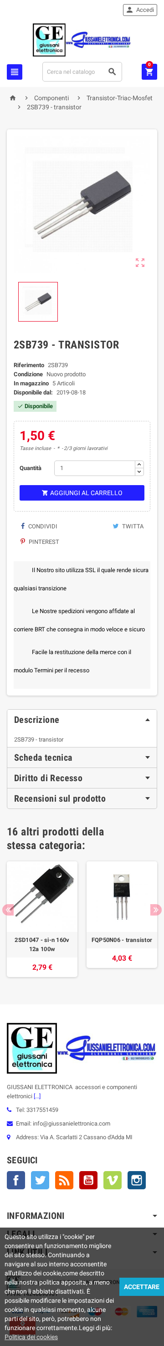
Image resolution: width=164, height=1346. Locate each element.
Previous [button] (8, 910)
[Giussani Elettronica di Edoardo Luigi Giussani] (82, 39)
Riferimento (29, 365)
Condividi (42, 526)
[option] (42, 919)
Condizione (28, 374)
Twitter (40, 1180)
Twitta (132, 526)
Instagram (137, 1180)
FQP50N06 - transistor (122, 940)
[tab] (82, 720)
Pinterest (43, 541)
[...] (36, 1096)
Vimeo (112, 1180)
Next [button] (156, 910)
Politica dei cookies (31, 1337)
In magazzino (31, 383)
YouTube (88, 1180)
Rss (64, 1180)
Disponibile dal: (33, 392)
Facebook (16, 1180)
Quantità (30, 468)
